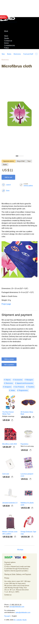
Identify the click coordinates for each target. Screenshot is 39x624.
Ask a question (9, 364)
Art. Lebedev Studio (20, 620)
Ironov (6, 43)
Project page (6, 304)
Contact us (8, 41)
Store (6, 36)
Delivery (18, 574)
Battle (5, 164)
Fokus (6, 48)
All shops (20, 549)
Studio (6, 38)
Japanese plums (8, 161)
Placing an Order (9, 574)
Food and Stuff (28, 54)
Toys (28, 161)
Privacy (6, 578)
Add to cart (8, 177)
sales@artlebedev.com (22, 612)
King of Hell (20, 161)
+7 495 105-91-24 (15, 604)
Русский (7, 616)
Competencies (9, 45)
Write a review (9, 359)
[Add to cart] (12, 420)
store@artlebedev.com (16, 606)
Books (9, 54)
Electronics (17, 54)
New (3, 54)
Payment (28, 574)
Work (6, 31)
